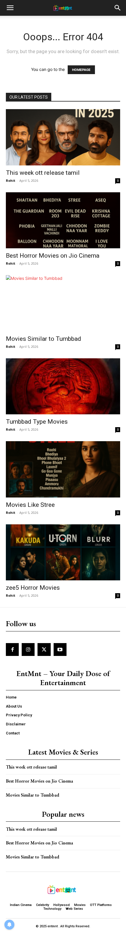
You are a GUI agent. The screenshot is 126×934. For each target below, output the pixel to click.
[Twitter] (44, 649)
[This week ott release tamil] (63, 137)
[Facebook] (12, 649)
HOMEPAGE (81, 70)
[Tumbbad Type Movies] (63, 386)
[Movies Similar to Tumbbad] (63, 303)
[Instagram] (28, 649)
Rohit (10, 180)
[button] (10, 8)
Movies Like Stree (30, 504)
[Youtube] (60, 649)
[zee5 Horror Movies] (63, 552)
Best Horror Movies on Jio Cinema (52, 255)
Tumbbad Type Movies (37, 421)
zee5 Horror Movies (33, 587)
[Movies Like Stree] (63, 469)
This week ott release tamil (43, 172)
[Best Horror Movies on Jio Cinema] (63, 220)
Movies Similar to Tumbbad (43, 338)
